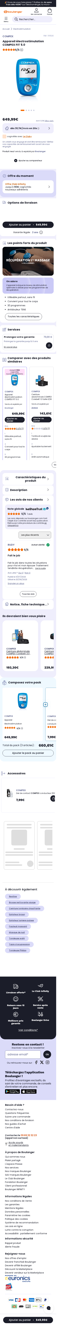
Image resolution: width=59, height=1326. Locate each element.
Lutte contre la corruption (19, 1229)
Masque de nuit (17, 932)
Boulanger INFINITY (15, 1189)
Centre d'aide (12, 1127)
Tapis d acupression (19, 944)
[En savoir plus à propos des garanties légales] (41, 232)
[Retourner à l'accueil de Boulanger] (13, 12)
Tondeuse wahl (17, 938)
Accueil (6, 29)
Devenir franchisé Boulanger (20, 1261)
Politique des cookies (16, 1219)
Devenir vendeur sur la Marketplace (24, 1272)
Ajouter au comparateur (30, 160)
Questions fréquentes (17, 1113)
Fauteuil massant (18, 926)
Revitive (13, 896)
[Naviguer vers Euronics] (28, 1278)
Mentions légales (14, 1208)
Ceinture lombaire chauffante (24, 908)
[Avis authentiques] (35, 509)
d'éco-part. (49, 121)
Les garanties (12, 1204)
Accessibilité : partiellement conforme (26, 1233)
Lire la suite (40, 568)
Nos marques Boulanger (18, 1171)
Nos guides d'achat (15, 1124)
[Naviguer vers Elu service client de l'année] (28, 1287)
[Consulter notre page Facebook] (36, 1063)
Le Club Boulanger (15, 1178)
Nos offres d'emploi (15, 1258)
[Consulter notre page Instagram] (47, 1063)
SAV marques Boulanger (18, 1174)
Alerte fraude (12, 1246)
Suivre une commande (17, 1116)
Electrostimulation (22, 29)
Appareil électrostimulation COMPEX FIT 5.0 (13, 723)
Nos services (12, 1167)
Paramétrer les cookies (17, 1215)
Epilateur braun (17, 914)
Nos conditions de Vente (18, 1200)
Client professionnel (16, 1185)
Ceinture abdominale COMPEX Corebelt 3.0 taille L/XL (18, 654)
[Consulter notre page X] (42, 1063)
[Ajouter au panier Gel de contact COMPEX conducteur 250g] (53, 798)
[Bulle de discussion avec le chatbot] (49, 1308)
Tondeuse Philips (17, 950)
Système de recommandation (22, 1222)
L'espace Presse (13, 1164)
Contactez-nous (14, 1109)
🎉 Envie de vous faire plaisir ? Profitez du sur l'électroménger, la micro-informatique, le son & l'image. (28, 3)
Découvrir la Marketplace (18, 1269)
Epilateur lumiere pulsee (21, 920)
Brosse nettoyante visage (22, 902)
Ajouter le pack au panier (28, 753)
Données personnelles (17, 1211)
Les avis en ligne (14, 1226)
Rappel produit (13, 1243)
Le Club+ (27, 136)
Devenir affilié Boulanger (18, 1265)
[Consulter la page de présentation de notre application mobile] (12, 1091)
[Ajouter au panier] (49, 345)
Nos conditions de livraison (19, 1120)
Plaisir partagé (12, 1160)
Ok (47, 1054)
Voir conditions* (28, 1030)
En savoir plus (10, 347)
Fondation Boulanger (16, 1182)
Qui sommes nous (15, 1156)
